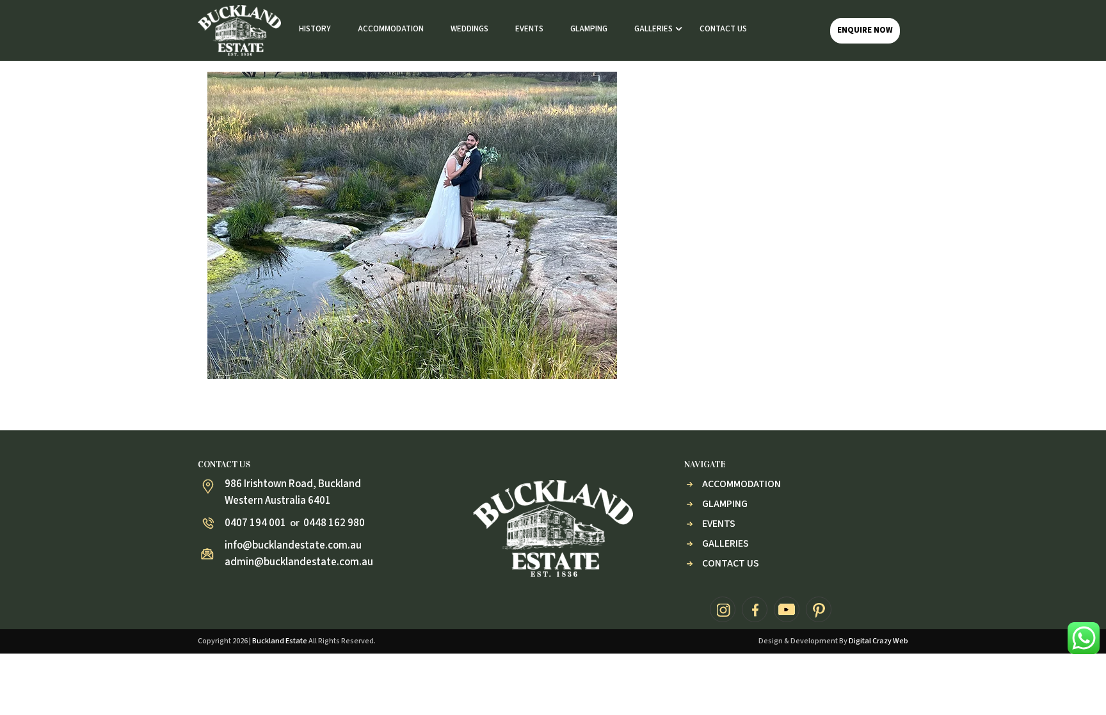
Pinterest (818, 609)
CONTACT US (723, 29)
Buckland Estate (279, 641)
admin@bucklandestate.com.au (299, 562)
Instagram (722, 609)
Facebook (754, 609)
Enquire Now (865, 30)
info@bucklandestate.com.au (293, 545)
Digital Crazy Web (878, 641)
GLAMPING (588, 29)
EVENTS (529, 29)
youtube (786, 609)
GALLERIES (653, 29)
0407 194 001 (255, 523)
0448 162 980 (334, 523)
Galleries (725, 543)
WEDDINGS (469, 29)
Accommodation (741, 484)
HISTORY (315, 29)
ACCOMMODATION (391, 29)
